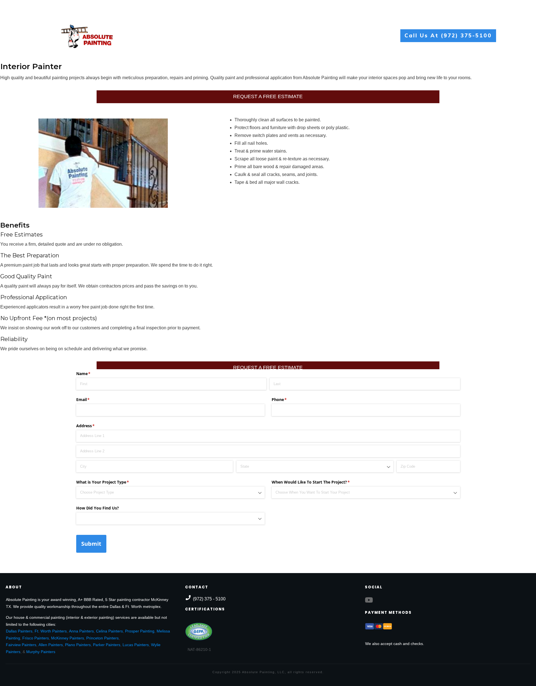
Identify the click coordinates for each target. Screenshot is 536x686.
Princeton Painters (102, 638)
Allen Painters (51, 644)
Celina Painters (109, 631)
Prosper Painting (139, 631)
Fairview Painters (21, 644)
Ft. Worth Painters (51, 631)
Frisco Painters (35, 638)
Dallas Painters (19, 631)
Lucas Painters (136, 644)
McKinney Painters (67, 638)
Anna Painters (81, 631)
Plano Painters (78, 644)
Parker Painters (106, 644)
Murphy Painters (40, 651)
